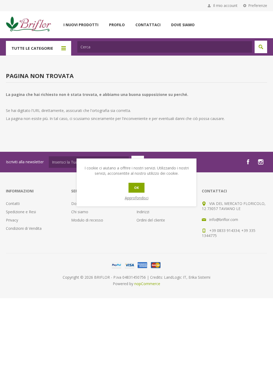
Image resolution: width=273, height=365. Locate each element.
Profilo (117, 24)
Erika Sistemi (199, 277)
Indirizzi (142, 211)
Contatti (13, 203)
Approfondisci (136, 197)
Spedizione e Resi (21, 211)
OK (136, 187)
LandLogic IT (175, 277)
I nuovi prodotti (80, 24)
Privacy (12, 220)
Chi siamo (79, 211)
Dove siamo (183, 24)
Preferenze (257, 5)
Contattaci (147, 24)
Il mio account (225, 5)
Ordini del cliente (150, 220)
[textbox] (164, 47)
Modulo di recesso (87, 220)
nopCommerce (147, 283)
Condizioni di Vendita (24, 228)
